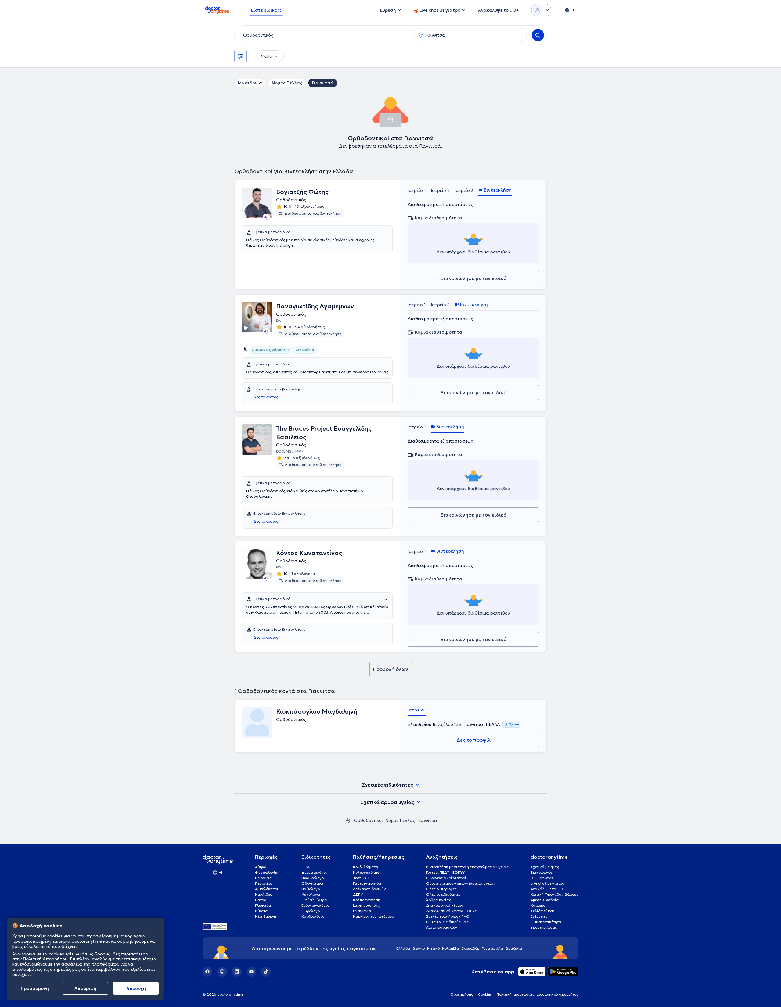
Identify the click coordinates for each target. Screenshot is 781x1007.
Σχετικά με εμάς (545, 867)
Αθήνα (261, 867)
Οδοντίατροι (312, 883)
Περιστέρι (263, 883)
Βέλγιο (419, 948)
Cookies (485, 994)
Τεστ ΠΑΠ (361, 878)
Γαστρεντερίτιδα (367, 883)
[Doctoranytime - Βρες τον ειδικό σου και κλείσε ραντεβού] (347, 820)
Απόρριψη (85, 988)
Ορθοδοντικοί (368, 820)
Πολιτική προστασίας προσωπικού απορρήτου (537, 994)
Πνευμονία (362, 910)
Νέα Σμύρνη (265, 916)
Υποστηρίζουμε (544, 927)
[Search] (538, 35)
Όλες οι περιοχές (441, 889)
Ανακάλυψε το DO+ (548, 889)
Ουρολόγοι (311, 910)
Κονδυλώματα (365, 867)
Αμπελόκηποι (266, 889)
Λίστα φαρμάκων (441, 927)
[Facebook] (207, 972)
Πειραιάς (263, 878)
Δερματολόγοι (314, 872)
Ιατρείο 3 (464, 190)
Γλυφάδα (263, 905)
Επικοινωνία (542, 872)
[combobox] (322, 35)
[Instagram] (222, 972)
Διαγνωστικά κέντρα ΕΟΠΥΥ (451, 910)
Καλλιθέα (264, 894)
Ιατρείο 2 (440, 190)
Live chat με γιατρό (547, 883)
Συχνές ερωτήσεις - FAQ (448, 916)
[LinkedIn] (237, 972)
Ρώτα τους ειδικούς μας (447, 921)
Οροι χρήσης (461, 994)
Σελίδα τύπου (542, 910)
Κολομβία (450, 948)
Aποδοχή (136, 988)
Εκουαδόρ (470, 948)
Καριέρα (538, 905)
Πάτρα (261, 900)
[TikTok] (266, 972)
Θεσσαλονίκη (267, 872)
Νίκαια (261, 910)
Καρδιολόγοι (312, 916)
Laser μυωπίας (366, 905)
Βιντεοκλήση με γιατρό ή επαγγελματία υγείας (467, 867)
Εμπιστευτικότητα (546, 921)
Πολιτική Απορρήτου (45, 959)
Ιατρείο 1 (417, 190)
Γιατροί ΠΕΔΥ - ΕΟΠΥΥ (445, 872)
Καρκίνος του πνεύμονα (373, 916)
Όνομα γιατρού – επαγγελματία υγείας (461, 883)
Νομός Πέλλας (287, 83)
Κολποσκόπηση (366, 900)
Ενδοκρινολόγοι (315, 905)
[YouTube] (251, 972)
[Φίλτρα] (240, 56)
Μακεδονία (250, 83)
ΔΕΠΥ (358, 894)
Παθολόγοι (311, 889)
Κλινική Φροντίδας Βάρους (554, 894)
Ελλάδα (403, 948)
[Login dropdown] (541, 10)
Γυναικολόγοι (313, 878)
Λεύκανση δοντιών (369, 889)
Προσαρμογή (35, 988)
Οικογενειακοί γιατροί (446, 878)
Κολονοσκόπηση (367, 872)
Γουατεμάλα (492, 948)
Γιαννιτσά (322, 83)
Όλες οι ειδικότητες (443, 894)
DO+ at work (542, 878)
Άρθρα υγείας (438, 900)
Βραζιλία (514, 948)
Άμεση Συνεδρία (545, 900)
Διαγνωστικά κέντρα (445, 905)
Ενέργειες (539, 916)
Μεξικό (433, 948)
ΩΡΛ (305, 867)
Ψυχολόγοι (310, 894)
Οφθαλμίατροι (314, 900)
